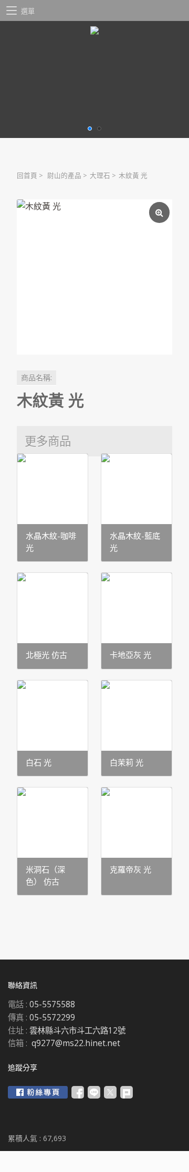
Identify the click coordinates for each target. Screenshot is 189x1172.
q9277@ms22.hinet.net (76, 1043)
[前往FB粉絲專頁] (38, 1092)
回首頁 (27, 175)
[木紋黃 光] (94, 277)
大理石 (100, 175)
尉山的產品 (64, 175)
